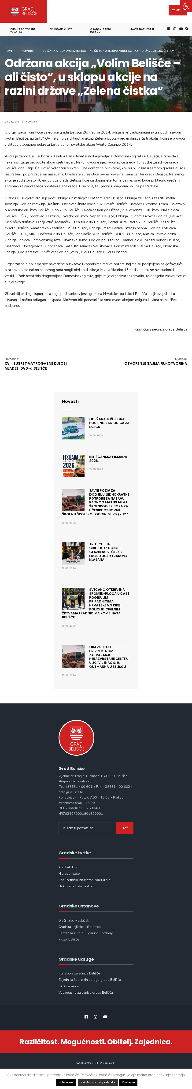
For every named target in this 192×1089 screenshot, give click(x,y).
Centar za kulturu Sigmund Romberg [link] (86, 933)
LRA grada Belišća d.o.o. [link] (77, 886)
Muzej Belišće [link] (69, 939)
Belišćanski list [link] (61, 29)
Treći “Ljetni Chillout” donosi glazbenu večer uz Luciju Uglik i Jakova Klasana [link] (108, 552)
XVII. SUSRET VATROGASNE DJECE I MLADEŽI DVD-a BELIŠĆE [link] (36, 364)
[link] (186, 6)
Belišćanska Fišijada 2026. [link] (108, 458)
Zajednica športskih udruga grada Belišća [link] (90, 979)
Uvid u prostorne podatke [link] (22, 30)
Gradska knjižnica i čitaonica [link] (80, 926)
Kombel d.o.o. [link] (69, 867)
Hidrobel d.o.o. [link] (70, 873)
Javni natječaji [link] (142, 29)
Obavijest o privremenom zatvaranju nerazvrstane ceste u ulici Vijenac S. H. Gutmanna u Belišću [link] (109, 657)
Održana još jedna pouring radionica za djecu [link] (109, 423)
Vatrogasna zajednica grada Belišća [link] (86, 992)
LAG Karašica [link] (69, 986)
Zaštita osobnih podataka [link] (94, 1063)
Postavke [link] (128, 1082)
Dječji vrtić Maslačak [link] (74, 920)
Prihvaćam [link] (66, 1082)
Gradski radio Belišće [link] (100, 30)
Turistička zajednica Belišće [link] (79, 973)
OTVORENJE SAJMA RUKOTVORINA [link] (155, 361)
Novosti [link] (28, 51)
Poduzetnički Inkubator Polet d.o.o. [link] (85, 879)
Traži (125, 828)
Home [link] (9, 51)
